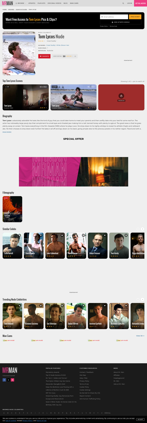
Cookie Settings (85, 390)
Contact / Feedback (86, 372)
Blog (66, 3)
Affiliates (117, 375)
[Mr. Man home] (7, 3)
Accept (140, 419)
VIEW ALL (107, 413)
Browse (21, 3)
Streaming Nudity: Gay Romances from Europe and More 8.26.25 (59, 397)
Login (129, 3)
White (58, 45)
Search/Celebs (21, 9)
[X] (8, 380)
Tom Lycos (8, 105)
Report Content (85, 396)
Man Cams (74, 3)
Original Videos (54, 3)
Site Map (83, 375)
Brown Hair (65, 45)
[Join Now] (140, 3)
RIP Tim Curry (50, 393)
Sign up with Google (122, 22)
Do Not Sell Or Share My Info (90, 393)
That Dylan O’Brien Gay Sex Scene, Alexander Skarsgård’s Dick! (58, 382)
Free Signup (135, 16)
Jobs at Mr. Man (119, 384)
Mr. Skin (116, 381)
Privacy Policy (104, 26)
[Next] (142, 229)
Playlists (41, 3)
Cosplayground (119, 378)
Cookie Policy (84, 387)
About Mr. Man (119, 372)
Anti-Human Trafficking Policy (90, 399)
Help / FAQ (83, 378)
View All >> (140, 336)
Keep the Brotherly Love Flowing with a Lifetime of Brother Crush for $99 (60, 388)
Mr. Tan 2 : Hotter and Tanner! (56, 378)
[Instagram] (12, 380)
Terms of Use (113, 26)
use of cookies (11, 420)
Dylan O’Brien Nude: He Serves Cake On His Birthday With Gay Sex (61, 403)
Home (5, 9)
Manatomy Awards (52, 372)
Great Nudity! (51, 45)
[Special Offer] (73, 164)
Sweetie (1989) (8, 108)
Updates (31, 3)
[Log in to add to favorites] (19, 235)
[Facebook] (4, 380)
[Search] (123, 3)
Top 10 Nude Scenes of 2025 (56, 375)
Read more (7, 132)
